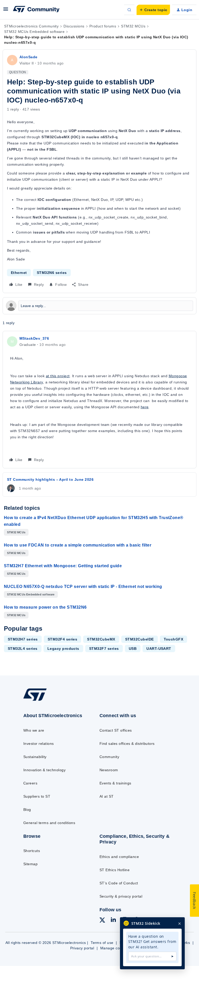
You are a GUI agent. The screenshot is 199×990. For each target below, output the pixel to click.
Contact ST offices (116, 730)
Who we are (33, 730)
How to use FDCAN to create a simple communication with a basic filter (77, 545)
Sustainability (35, 757)
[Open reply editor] (99, 305)
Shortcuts (31, 851)
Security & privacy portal (121, 896)
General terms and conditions (49, 823)
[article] (99, 399)
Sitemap (30, 864)
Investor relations (38, 743)
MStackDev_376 (34, 338)
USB (133, 648)
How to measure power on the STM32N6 (45, 607)
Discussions (73, 26)
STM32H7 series (23, 639)
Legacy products (63, 648)
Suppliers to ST (36, 796)
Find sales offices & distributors (127, 743)
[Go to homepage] (38, 700)
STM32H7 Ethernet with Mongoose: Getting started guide (63, 566)
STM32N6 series (52, 273)
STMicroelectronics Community (31, 26)
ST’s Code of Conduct (119, 883)
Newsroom (109, 770)
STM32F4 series (62, 639)
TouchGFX (173, 639)
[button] (6, 11)
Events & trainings (115, 783)
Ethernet (19, 273)
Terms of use (102, 943)
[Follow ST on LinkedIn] (113, 920)
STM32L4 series (23, 648)
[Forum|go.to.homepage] (36, 9)
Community (109, 757)
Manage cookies (114, 948)
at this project (58, 376)
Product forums (102, 26)
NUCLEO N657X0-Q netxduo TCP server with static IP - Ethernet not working (83, 586)
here (145, 407)
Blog (27, 809)
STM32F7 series (104, 648)
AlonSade (28, 57)
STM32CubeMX (101, 639)
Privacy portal (82, 948)
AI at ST (107, 796)
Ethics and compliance (119, 857)
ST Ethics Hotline (115, 870)
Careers (30, 783)
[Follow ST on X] (102, 921)
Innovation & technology (44, 770)
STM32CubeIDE (139, 639)
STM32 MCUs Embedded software (34, 32)
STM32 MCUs (133, 26)
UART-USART (158, 648)
